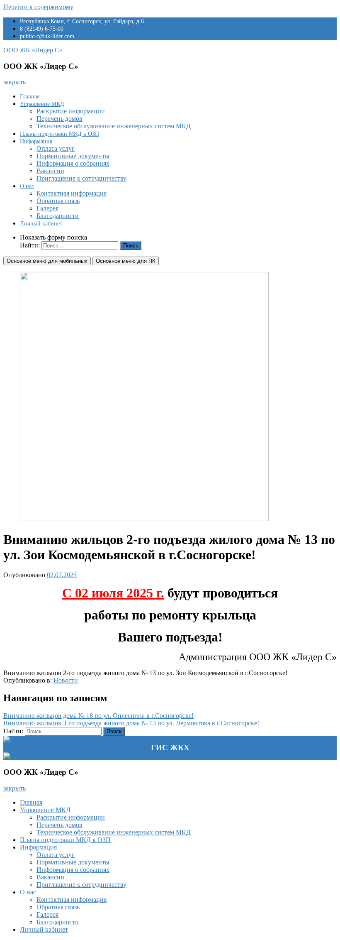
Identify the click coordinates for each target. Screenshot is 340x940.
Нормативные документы (72, 155)
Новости (65, 680)
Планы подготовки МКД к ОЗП (59, 134)
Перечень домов (59, 118)
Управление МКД (42, 104)
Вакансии (50, 170)
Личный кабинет (41, 223)
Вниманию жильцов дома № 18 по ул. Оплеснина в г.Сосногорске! (98, 715)
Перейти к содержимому (38, 6)
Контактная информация (71, 193)
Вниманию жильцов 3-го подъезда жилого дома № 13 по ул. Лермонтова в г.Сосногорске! (131, 723)
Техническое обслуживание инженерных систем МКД (113, 126)
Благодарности (57, 215)
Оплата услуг (55, 148)
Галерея (47, 208)
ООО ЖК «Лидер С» (33, 50)
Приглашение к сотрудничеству (81, 178)
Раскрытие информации (70, 111)
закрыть (14, 82)
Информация (36, 141)
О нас (27, 186)
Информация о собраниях (72, 163)
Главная (29, 96)
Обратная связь (58, 200)
